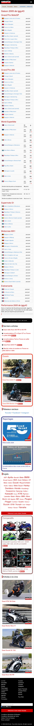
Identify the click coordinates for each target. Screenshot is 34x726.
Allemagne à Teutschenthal (11, 246)
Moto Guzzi (18, 485)
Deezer (20, 694)
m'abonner (29, 6)
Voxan (15, 507)
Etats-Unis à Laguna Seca (10, 39)
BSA (15, 480)
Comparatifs (8, 517)
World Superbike (8, 121)
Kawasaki (9, 493)
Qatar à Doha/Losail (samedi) (11, 56)
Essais (6, 356)
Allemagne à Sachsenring (10, 45)
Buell (19, 480)
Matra (18, 496)
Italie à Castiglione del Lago (11, 255)
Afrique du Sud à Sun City (10, 264)
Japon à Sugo (7, 249)
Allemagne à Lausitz (9, 171)
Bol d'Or (6, 298)
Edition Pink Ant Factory (8, 718)
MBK (23, 496)
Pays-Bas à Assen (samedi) (11, 36)
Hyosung (19, 491)
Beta (21, 477)
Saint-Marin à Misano (9, 150)
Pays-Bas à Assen (8, 166)
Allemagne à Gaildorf (9, 273)
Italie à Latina (7, 227)
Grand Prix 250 (8, 69)
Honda (17, 488)
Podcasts (3, 693)
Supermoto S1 (7, 202)
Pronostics (4, 699)
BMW (26, 477)
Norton (22, 499)
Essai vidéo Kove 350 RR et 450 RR (14, 330)
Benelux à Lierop (8, 278)
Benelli (16, 477)
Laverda (7, 496)
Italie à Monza (7, 140)
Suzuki (6, 504)
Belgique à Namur (8, 209)
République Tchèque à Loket (11, 270)
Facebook (16, 412)
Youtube (8, 412)
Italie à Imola (7, 176)
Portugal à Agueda (9, 240)
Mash (13, 496)
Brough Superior (7, 480)
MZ (17, 499)
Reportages (8, 418)
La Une (3, 681)
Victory (10, 507)
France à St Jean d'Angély (10, 258)
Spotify (20, 692)
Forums (3, 697)
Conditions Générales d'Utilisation (10, 714)
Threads (20, 684)
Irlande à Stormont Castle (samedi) (13, 218)
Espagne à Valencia (9, 65)
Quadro (21, 501)
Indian (25, 491)
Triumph (18, 504)
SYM (12, 504)
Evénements (6, 285)
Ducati (16, 482)
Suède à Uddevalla (9, 261)
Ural (24, 504)
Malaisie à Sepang (8, 53)
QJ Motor (14, 502)
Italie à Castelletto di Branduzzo (12, 206)
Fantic (6, 486)
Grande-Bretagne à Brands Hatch (12, 160)
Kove (15, 494)
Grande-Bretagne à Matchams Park (13, 252)
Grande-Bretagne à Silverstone (12, 145)
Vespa (28, 504)
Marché (3, 684)
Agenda (3, 695)
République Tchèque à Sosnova (12, 212)
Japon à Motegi (8, 51)
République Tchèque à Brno (11, 48)
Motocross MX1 (8, 230)
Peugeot (28, 498)
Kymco (25, 494)
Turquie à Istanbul (8, 62)
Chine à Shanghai (8, 24)
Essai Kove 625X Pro (10, 345)
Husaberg (25, 488)
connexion (23, 6)
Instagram (25, 412)
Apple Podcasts (22, 689)
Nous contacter (5, 720)
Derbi (10, 483)
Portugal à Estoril (8, 21)
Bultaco (25, 480)
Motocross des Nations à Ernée (12, 301)
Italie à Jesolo (7, 221)
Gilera (11, 485)
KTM (20, 493)
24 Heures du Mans (9, 292)
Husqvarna (10, 491)
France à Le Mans (8, 27)
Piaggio (8, 501)
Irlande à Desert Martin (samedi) (12, 281)
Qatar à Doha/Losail (9, 125)
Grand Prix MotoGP (10, 14)
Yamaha (22, 507)
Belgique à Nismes (9, 267)
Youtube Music (22, 691)
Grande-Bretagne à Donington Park (13, 42)
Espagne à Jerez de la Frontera (12, 18)
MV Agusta (11, 499)
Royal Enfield (25, 482)
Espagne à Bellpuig (9, 237)
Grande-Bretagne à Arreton (11, 275)
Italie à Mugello (8, 30)
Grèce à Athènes (8, 224)
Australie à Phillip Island (10, 59)
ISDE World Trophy (9, 295)
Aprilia (10, 477)
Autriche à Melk (8, 215)
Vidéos (3, 692)
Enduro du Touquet (9, 289)
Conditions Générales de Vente (10, 716)
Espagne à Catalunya (9, 33)
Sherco (27, 502)
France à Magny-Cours (10, 181)
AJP (5, 477)
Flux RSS (21, 697)
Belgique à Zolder (8, 234)
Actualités (4, 683)
